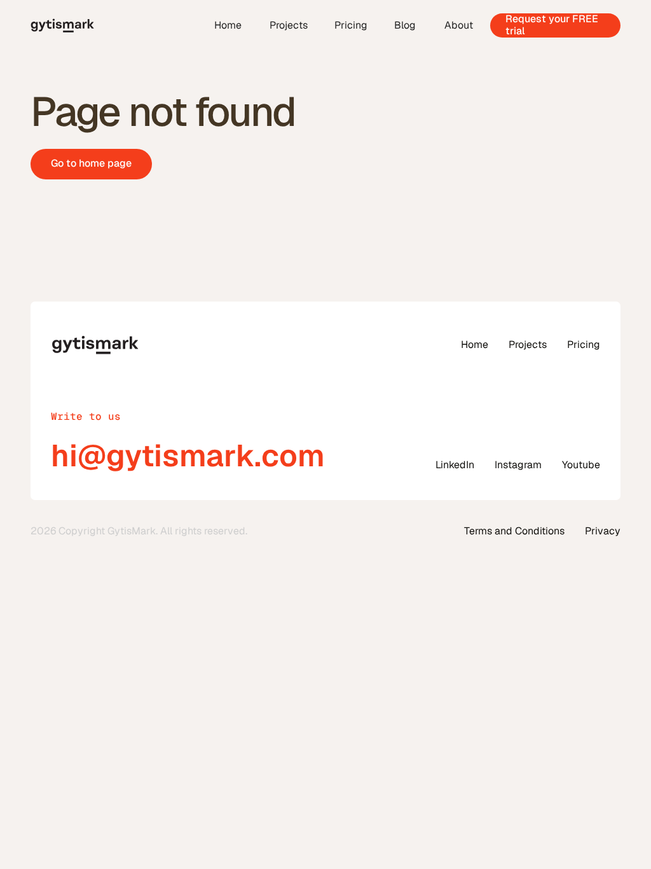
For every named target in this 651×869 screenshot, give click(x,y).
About (458, 25)
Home (228, 25)
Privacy (602, 531)
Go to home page (91, 163)
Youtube (581, 464)
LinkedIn (454, 464)
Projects (289, 25)
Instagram (518, 464)
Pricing (350, 25)
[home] (115, 25)
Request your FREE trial (551, 25)
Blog (405, 25)
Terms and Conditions (514, 531)
